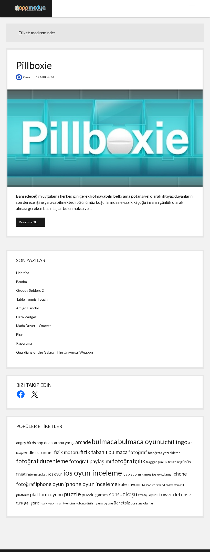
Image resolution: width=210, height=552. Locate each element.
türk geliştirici (28, 503)
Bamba (21, 281)
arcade (83, 442)
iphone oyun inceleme (91, 484)
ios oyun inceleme (92, 472)
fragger (151, 462)
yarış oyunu (104, 503)
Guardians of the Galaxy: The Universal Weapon (54, 352)
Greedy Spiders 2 (30, 290)
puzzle (72, 494)
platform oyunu (46, 494)
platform (22, 495)
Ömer (26, 77)
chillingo (176, 441)
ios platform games (137, 474)
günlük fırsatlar (169, 462)
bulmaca (104, 441)
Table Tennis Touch (32, 299)
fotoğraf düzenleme (42, 461)
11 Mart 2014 (45, 77)
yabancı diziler (85, 503)
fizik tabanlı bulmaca (104, 452)
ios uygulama (162, 474)
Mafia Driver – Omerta (33, 325)
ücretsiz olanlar (142, 503)
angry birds (26, 442)
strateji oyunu (148, 495)
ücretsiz (122, 502)
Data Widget (26, 317)
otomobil (179, 485)
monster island (155, 485)
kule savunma (131, 484)
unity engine (67, 503)
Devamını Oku (32, 222)
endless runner (38, 452)
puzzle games (95, 494)
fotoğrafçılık (128, 461)
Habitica (22, 273)
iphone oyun (50, 484)
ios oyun (55, 474)
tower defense (175, 494)
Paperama (24, 343)
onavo (169, 485)
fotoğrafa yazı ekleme (164, 453)
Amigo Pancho (27, 308)
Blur (19, 334)
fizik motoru (67, 452)
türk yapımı (49, 503)
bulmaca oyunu (141, 441)
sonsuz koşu (123, 494)
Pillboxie (34, 65)
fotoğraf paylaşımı (90, 461)
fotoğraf (137, 452)
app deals (45, 442)
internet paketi (37, 474)
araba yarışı (64, 442)
